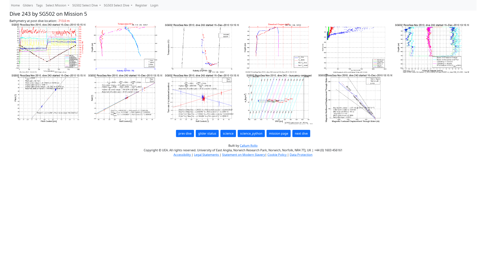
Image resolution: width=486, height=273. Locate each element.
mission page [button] (278, 133)
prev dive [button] (185, 133)
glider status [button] (207, 133)
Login (154, 5)
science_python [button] (251, 133)
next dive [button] (301, 133)
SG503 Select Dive (117, 5)
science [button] (228, 133)
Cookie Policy (277, 155)
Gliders (28, 5)
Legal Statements (207, 155)
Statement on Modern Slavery (243, 155)
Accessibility (183, 155)
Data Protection (301, 155)
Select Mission (56, 5)
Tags (39, 5)
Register (141, 5)
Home (15, 5)
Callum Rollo (249, 146)
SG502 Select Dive (85, 5)
